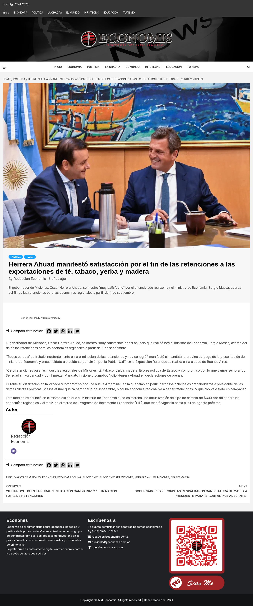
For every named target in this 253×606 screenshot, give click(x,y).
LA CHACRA (55, 12)
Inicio (6, 12)
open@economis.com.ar (107, 547)
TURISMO (129, 12)
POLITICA (37, 12)
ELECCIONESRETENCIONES (116, 477)
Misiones (163, 477)
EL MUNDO (73, 12)
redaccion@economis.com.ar (110, 536)
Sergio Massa (180, 477)
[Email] (13, 451)
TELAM (30, 257)
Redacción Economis (30, 279)
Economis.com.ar (69, 477)
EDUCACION (111, 12)
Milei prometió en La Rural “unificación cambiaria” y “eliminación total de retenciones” (61, 491)
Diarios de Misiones (27, 477)
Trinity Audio (40, 318)
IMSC (169, 600)
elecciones (91, 477)
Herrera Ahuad (145, 477)
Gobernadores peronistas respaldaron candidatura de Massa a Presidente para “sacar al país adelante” (191, 491)
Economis (49, 477)
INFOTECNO (91, 12)
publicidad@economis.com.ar (110, 542)
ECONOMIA (20, 12)
